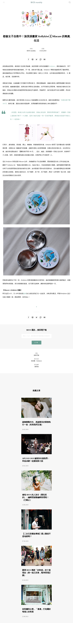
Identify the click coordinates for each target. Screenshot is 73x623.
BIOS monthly (31, 51)
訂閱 (36, 342)
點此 (24, 293)
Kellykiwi (52, 66)
